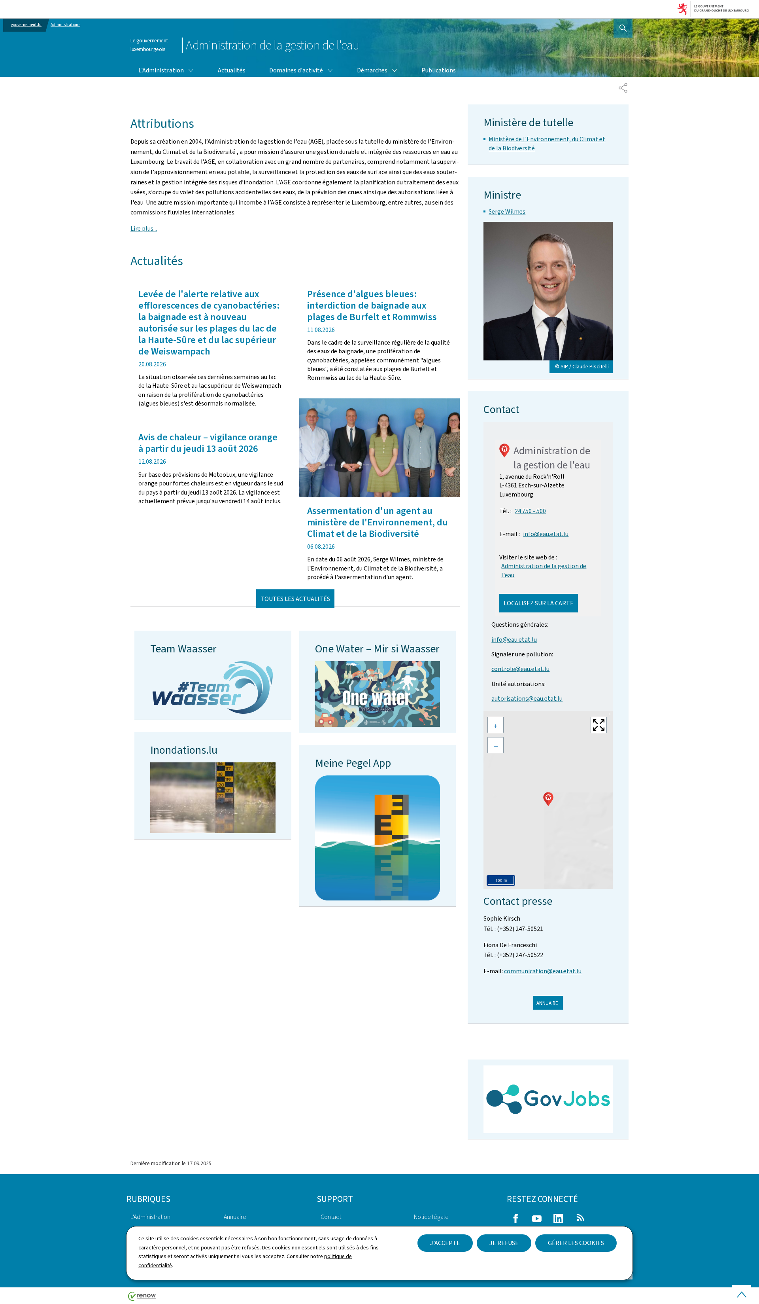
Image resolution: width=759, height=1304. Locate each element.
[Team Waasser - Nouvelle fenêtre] (213, 687)
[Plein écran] (599, 725)
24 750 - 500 (530, 511)
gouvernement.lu (26, 25)
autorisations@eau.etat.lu (527, 698)
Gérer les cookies (576, 1243)
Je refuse (504, 1243)
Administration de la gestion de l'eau (543, 570)
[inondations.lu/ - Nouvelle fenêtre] (213, 797)
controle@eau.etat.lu (520, 669)
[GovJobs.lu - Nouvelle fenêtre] (548, 1099)
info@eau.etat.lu (545, 534)
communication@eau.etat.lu (543, 971)
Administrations (65, 25)
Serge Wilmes (507, 211)
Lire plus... (143, 228)
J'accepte (445, 1243)
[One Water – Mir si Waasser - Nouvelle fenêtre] (377, 693)
